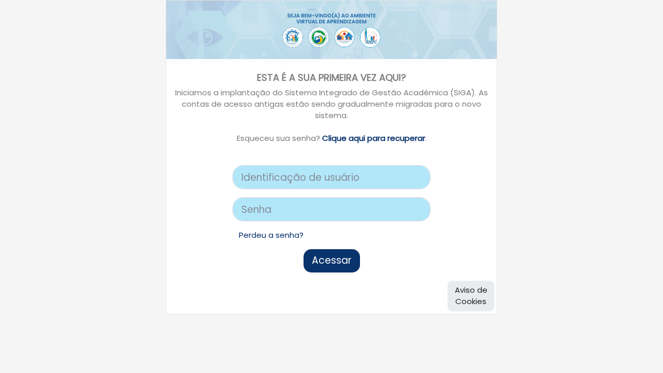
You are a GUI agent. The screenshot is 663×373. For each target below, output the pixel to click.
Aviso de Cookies (471, 295)
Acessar (332, 260)
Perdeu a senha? (271, 234)
